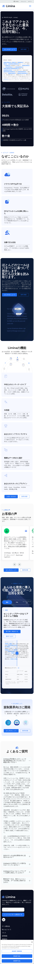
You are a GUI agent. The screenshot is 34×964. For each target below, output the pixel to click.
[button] (16, 1)
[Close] (32, 942)
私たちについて (6, 929)
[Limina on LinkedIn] (3, 919)
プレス (4, 932)
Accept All (17, 961)
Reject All (17, 956)
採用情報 (4, 936)
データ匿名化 (6, 926)
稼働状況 (4, 939)
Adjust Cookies (17, 951)
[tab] (7, 602)
